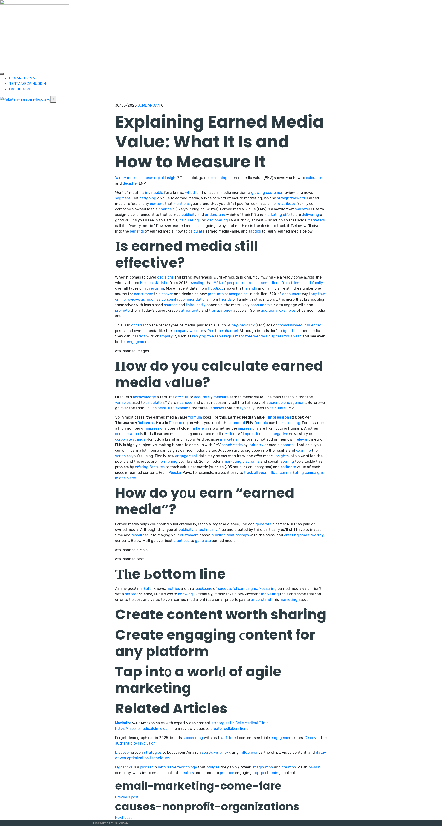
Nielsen (146, 283)
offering (141, 467)
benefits (137, 231)
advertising (154, 288)
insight (171, 178)
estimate (288, 467)
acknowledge (144, 397)
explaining (218, 178)
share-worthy (312, 535)
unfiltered (229, 738)
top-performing (267, 773)
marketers (303, 209)
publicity (189, 214)
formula (195, 417)
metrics (173, 588)
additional (269, 310)
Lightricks (123, 767)
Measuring (268, 588)
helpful (163, 408)
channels (166, 209)
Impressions (279, 417)
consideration (127, 434)
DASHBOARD (20, 89)
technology (187, 767)
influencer (312, 325)
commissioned (290, 325)
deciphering (217, 220)
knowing (185, 594)
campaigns (247, 588)
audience (275, 402)
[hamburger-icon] (2, 74)
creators (186, 773)
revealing (196, 283)
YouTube (215, 331)
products (216, 294)
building (219, 535)
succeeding (193, 738)
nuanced (184, 402)
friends (250, 288)
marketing (273, 214)
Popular (175, 472)
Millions (231, 434)
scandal (139, 439)
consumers (143, 294)
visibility (221, 752)
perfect (131, 594)
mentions (181, 203)
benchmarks (232, 445)
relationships (238, 535)
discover (165, 294)
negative (280, 434)
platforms (250, 461)
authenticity (190, 310)
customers (189, 535)
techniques (160, 758)
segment (123, 198)
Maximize (123, 723)
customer (274, 192)
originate (287, 331)
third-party (196, 305)
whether (192, 192)
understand (215, 214)
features (157, 467)
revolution (147, 743)
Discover (312, 738)
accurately (203, 397)
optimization (138, 758)
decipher (130, 183)
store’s (207, 752)
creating (291, 535)
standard (237, 423)
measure (221, 397)
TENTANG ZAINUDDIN (27, 83)
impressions (156, 428)
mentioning (167, 461)
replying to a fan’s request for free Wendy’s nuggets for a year (246, 336)
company (181, 331)
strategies (220, 723)
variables (123, 402)
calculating (189, 220)
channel (231, 331)
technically (208, 529)
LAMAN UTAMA (22, 78)
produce (227, 773)
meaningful (154, 178)
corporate (123, 439)
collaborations (236, 728)
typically (247, 408)
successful (227, 588)
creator (216, 728)
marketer (145, 588)
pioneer (146, 767)
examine (183, 408)
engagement (138, 342)
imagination (262, 767)
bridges (212, 767)
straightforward (291, 198)
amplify (166, 336)
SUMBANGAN (148, 105)
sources (170, 305)
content (157, 203)
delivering (310, 214)
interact (138, 336)
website (196, 331)
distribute (286, 203)
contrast (138, 325)
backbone (204, 588)
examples (287, 310)
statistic (161, 283)
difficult (182, 397)
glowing (258, 192)
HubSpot (215, 288)
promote (122, 310)
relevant (303, 439)
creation (289, 767)
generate (263, 524)
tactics (255, 231)
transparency (220, 310)
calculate (314, 178)
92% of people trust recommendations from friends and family (268, 283)
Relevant (146, 423)
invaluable (154, 192)
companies (238, 294)
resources (139, 535)
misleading (290, 423)
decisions (165, 277)
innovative (167, 767)
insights (282, 456)
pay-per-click (243, 325)
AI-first (314, 767)
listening (286, 461)
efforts (288, 214)
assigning (148, 198)
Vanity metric (126, 178)
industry (256, 445)
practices (181, 540)
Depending (178, 423)
